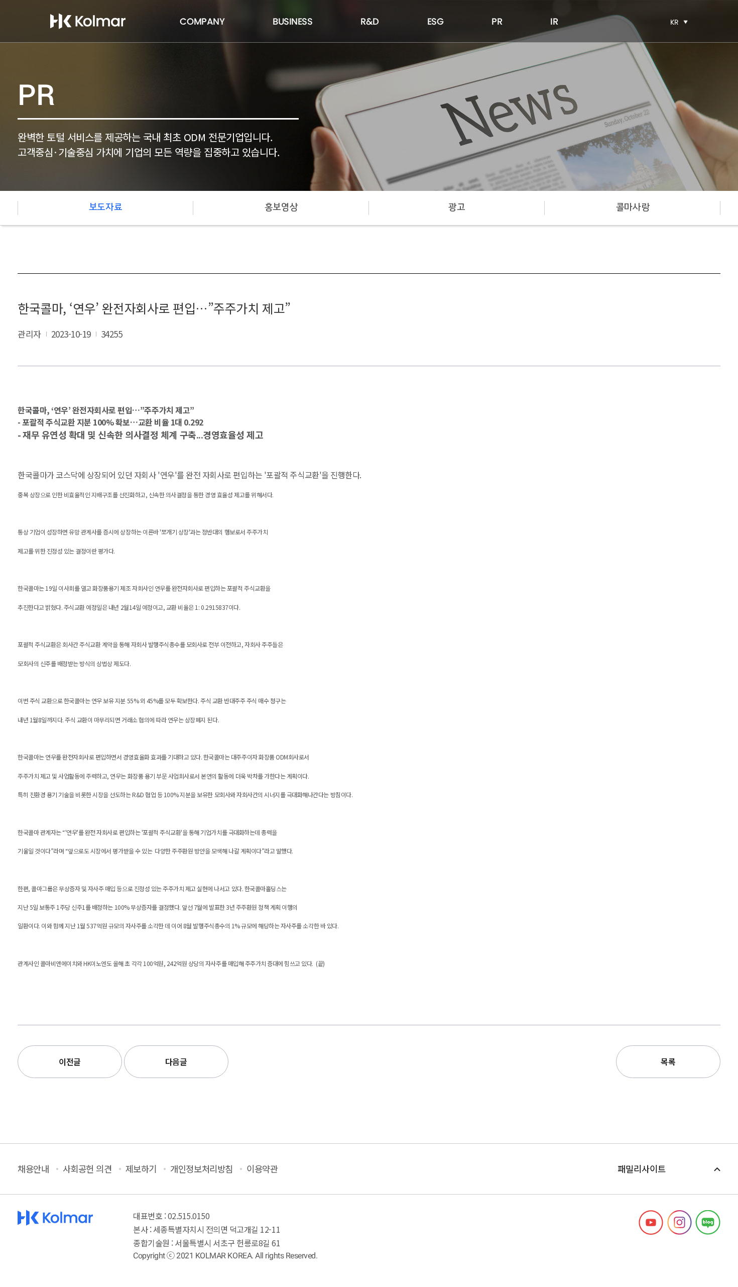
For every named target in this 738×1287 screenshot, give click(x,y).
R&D (369, 21)
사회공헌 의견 (87, 1168)
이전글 (70, 1061)
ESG (435, 21)
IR (554, 21)
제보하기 (141, 1168)
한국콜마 (88, 21)
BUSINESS (292, 21)
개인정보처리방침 (201, 1168)
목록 (668, 1061)
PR (496, 21)
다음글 (176, 1061)
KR (674, 22)
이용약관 (262, 1168)
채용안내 (33, 1168)
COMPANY (202, 21)
